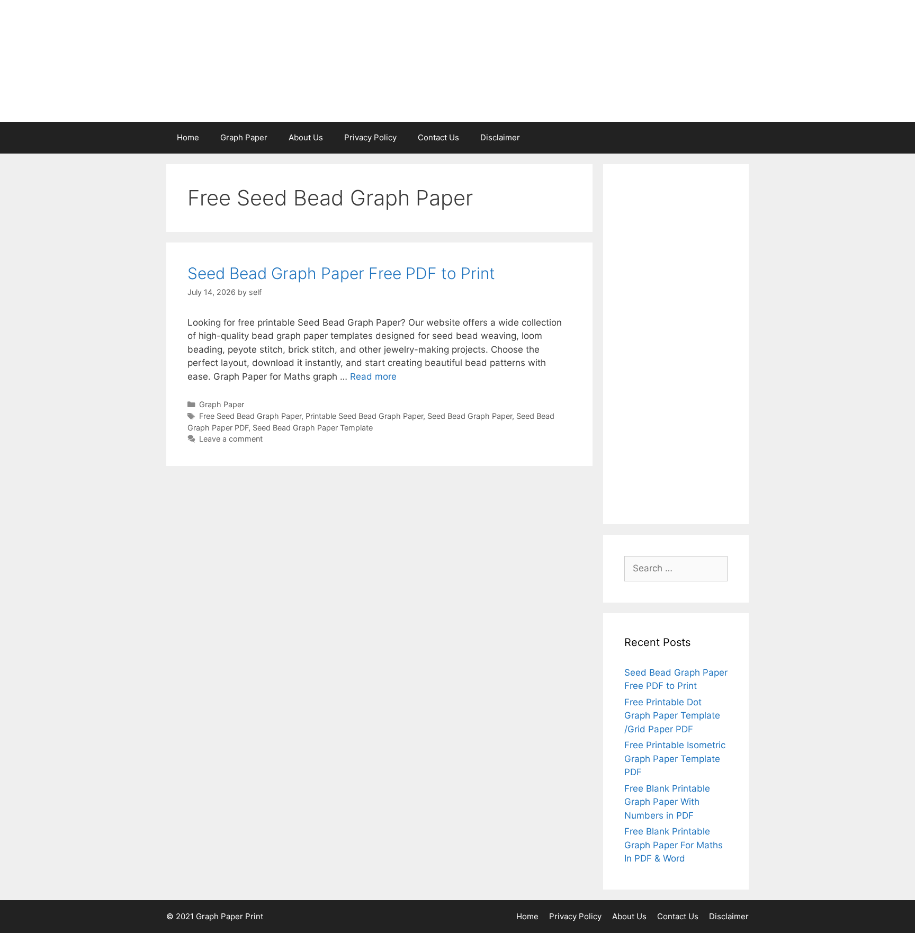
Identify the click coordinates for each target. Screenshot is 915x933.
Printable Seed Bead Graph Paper (364, 415)
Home (188, 137)
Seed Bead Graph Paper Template (313, 427)
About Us (306, 137)
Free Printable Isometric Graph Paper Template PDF (674, 758)
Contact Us (438, 137)
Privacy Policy (370, 137)
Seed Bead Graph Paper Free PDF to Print (341, 273)
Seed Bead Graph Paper (469, 415)
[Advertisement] (676, 344)
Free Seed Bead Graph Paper (250, 415)
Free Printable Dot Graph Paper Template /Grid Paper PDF (672, 715)
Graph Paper (243, 137)
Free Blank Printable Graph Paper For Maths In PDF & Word (673, 845)
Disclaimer (500, 137)
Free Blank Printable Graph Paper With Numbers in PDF (667, 802)
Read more (373, 376)
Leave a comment (231, 438)
